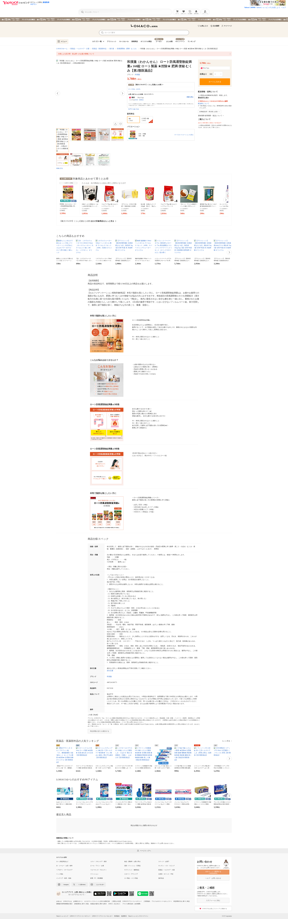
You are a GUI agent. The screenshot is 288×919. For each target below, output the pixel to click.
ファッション (94, 874)
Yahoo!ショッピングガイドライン (138, 916)
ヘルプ (283, 7)
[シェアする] (115, 124)
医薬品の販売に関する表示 (98, 904)
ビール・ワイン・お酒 (97, 865)
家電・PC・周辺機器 (96, 878)
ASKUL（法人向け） (114, 904)
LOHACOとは (67, 901)
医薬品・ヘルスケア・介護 (79, 48)
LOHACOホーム (62, 48)
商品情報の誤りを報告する (99, 731)
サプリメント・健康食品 (131, 870)
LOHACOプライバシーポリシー (132, 901)
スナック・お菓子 (163, 861)
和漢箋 (137, 74)
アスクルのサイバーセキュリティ (162, 901)
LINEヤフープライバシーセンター (102, 916)
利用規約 (117, 916)
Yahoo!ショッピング (62, 916)
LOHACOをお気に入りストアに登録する (214, 908)
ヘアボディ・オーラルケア (64, 870)
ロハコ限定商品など (62, 861)
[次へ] (122, 93)
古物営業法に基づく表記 (81, 904)
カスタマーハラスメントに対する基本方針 (97, 901)
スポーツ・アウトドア (131, 874)
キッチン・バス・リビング (166, 865)
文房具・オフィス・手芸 (165, 874)
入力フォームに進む (213, 900)
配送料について (203, 103)
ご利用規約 (146, 901)
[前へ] (57, 93)
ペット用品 (59, 874)
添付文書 (110, 671)
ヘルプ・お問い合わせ (213, 878)
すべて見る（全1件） (134, 89)
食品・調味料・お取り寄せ (132, 861)
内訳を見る (190, 97)
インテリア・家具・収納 (63, 878)
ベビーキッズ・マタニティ (98, 870)
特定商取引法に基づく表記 (181, 901)
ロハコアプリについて (76, 894)
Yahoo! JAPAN (249, 7)
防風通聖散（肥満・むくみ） (127, 48)
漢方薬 (111, 48)
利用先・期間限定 (139, 99)
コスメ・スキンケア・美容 (98, 861)
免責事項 (124, 916)
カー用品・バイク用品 (131, 878)
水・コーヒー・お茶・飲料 (64, 865)
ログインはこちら (133, 109)
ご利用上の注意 (116, 901)
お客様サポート (78, 901)
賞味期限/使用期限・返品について (210, 115)
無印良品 (161, 878)
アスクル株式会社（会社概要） (132, 904)
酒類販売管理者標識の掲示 (64, 904)
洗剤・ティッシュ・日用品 (132, 865)
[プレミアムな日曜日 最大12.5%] (144, 19)
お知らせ (59, 901)
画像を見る (59, 168)
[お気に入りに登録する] (121, 124)
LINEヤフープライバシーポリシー (80, 916)
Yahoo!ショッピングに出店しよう (268, 7)
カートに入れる (215, 82)
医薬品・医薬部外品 (99, 48)
